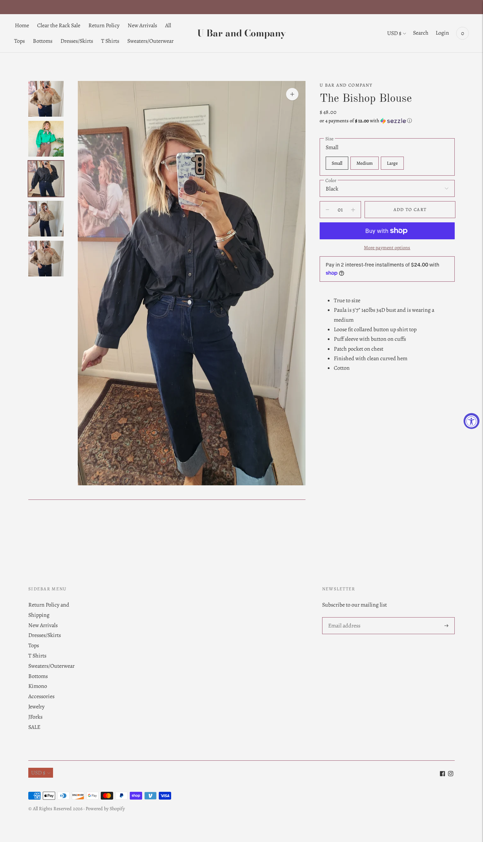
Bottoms (42, 41)
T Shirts (110, 41)
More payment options (387, 247)
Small (337, 163)
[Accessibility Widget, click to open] (471, 421)
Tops (19, 41)
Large (392, 163)
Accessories (41, 696)
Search (421, 33)
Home (22, 25)
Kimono (37, 686)
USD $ (394, 33)
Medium (364, 163)
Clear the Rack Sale (58, 25)
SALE (34, 727)
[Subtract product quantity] (353, 209)
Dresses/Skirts (76, 41)
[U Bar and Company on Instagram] (450, 774)
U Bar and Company (346, 85)
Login (442, 33)
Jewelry (36, 707)
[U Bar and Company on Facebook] (442, 774)
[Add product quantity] (327, 209)
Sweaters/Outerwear (150, 41)
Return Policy (104, 25)
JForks (35, 717)
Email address (344, 617)
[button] (387, 120)
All (168, 25)
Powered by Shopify (105, 808)
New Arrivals (142, 25)
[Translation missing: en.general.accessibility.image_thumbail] (46, 99)
